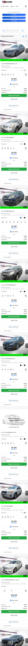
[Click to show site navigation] (26, 6)
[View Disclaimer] (14, 74)
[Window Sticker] (26, 443)
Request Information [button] (14, 95)
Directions (12, 6)
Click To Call (14, 99)
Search (22, 30)
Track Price (15, 84)
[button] (4, 6)
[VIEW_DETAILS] (14, 419)
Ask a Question (14, 14)
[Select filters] (23, 36)
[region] (14, 90)
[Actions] (25, 63)
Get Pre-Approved (14, 20)
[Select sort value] (26, 36)
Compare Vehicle (7, 109)
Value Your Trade (14, 17)
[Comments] (26, 74)
